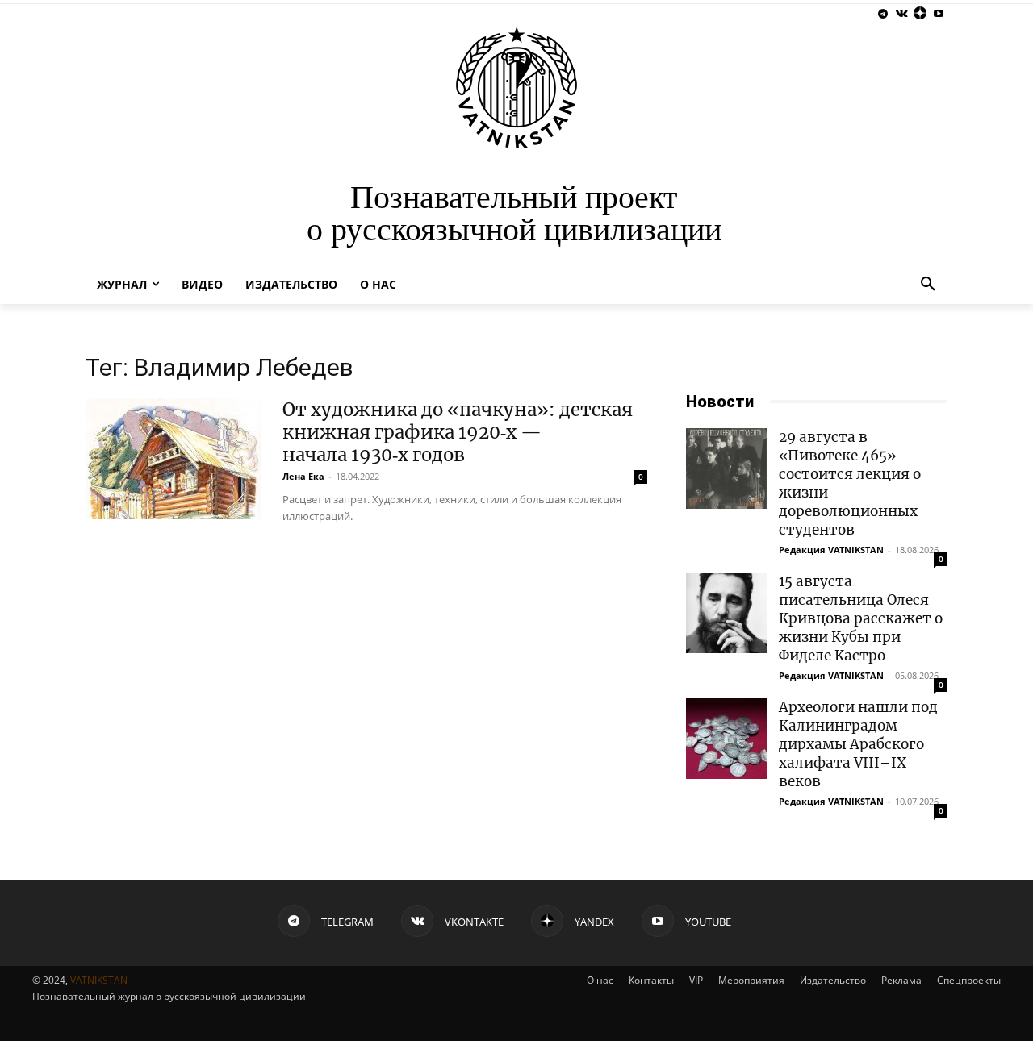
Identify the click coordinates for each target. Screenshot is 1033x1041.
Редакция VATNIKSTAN (831, 549)
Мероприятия (751, 980)
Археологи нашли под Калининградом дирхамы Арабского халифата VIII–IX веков (858, 744)
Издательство (833, 980)
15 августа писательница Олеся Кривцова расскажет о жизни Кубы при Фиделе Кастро (861, 618)
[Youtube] (938, 14)
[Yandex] (919, 14)
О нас (600, 980)
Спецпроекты (969, 980)
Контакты (651, 980)
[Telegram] (883, 14)
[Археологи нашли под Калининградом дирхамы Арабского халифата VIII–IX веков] (726, 738)
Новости (720, 401)
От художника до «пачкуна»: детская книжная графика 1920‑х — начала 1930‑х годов (457, 432)
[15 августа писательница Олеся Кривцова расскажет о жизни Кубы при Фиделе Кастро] (726, 613)
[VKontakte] (902, 14)
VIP (696, 980)
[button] (928, 284)
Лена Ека (303, 476)
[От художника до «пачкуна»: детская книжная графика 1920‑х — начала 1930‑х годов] (173, 458)
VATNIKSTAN (99, 980)
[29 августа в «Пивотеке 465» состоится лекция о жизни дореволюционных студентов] (726, 468)
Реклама (901, 980)
